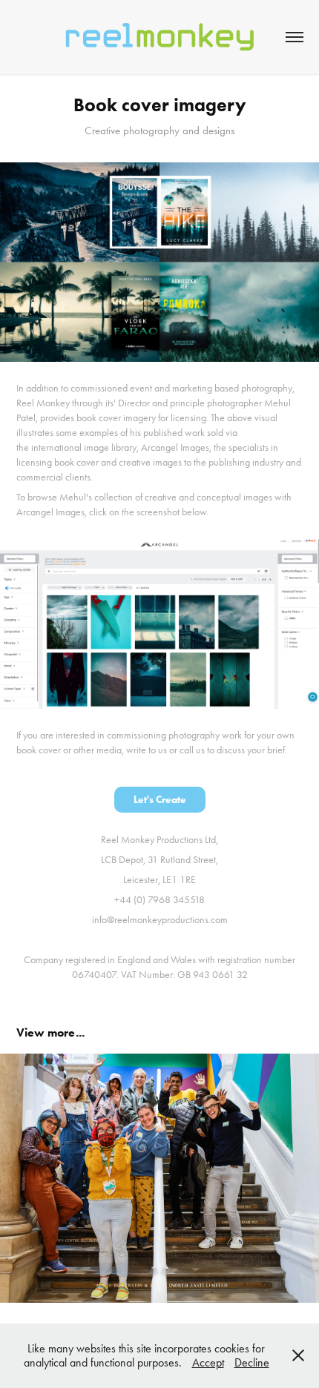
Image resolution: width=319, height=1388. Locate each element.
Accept (208, 1362)
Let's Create (160, 799)
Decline (251, 1362)
